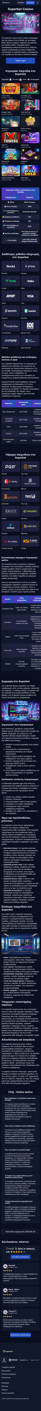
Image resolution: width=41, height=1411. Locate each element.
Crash (24, 79)
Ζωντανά (15, 79)
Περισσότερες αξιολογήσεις (20, 1335)
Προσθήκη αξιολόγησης (20, 1257)
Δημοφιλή (5, 79)
